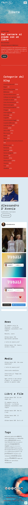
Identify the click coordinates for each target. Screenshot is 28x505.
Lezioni (6, 128)
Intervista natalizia (12, 370)
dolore (6, 440)
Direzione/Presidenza (10, 107)
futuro (17, 442)
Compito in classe (9, 100)
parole (6, 451)
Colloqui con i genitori (10, 97)
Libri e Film (7, 130)
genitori (20, 442)
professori (9, 453)
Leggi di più (6, 215)
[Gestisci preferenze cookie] (25, 502)
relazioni (8, 456)
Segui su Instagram (19, 305)
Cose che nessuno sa (10, 102)
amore (19, 436)
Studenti (6, 158)
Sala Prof (6, 150)
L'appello (6, 118)
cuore (16, 438)
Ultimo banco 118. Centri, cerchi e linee (13, 346)
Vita (6, 460)
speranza (7, 458)
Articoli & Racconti (6, 45)
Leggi (4, 56)
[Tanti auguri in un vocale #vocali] (14, 265)
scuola (14, 456)
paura (9, 451)
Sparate (6, 155)
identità (7, 444)
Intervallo (6, 115)
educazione (12, 440)
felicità (9, 442)
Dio (22, 438)
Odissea (21, 449)
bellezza (11, 438)
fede (6, 442)
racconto (16, 453)
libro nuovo (7, 133)
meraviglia (8, 449)
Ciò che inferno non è (10, 94)
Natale (17, 449)
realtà (19, 453)
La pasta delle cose (9, 123)
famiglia (18, 440)
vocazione (8, 462)
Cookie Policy (16, 500)
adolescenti (8, 436)
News (5, 138)
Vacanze (6, 163)
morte (13, 449)
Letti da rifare (8, 125)
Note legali (19, 499)
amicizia (14, 436)
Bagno (5, 87)
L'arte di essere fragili (10, 120)
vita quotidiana (13, 460)
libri (12, 448)
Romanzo (6, 148)
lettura (7, 448)
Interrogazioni (8, 112)
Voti (5, 166)
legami (7, 446)
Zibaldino (6, 168)
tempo (18, 458)
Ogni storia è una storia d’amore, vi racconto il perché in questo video (13, 380)
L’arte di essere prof (12, 342)
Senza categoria (8, 153)
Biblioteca (15, 45)
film (14, 442)
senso (20, 456)
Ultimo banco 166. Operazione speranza (11, 337)
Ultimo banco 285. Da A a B (14, 420)
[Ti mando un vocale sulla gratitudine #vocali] (14, 290)
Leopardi (12, 446)
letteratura (17, 446)
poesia (13, 451)
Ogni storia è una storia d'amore (13, 141)
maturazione (18, 448)
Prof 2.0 (7, 2)
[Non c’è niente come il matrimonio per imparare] (14, 240)
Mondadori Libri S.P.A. (12, 497)
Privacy (22, 500)
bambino (6, 438)
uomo (21, 458)
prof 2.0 (19, 451)
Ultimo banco (8, 161)
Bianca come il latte (9, 89)
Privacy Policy (7, 500)
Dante (19, 438)
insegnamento (14, 444)
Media (5, 136)
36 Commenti (5, 43)
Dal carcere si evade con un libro (11, 37)
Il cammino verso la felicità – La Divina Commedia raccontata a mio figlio (13, 328)
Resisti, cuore (8, 145)
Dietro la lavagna (9, 105)
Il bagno (6, 110)
